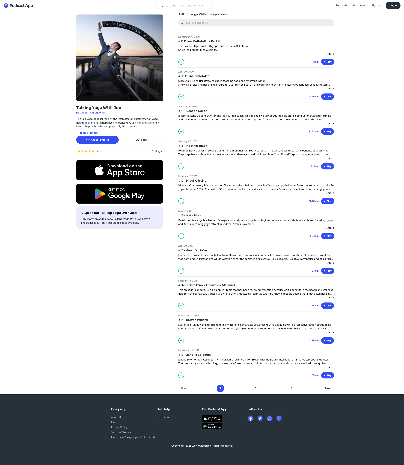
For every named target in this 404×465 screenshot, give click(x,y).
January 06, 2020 (188, 141)
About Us (116, 417)
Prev (184, 388)
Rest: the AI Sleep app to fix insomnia (133, 437)
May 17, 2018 (185, 211)
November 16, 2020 (189, 36)
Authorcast (359, 5)
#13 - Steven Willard (193, 320)
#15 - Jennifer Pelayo (193, 250)
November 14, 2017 (188, 350)
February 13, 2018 (187, 280)
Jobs (113, 422)
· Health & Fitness (87, 132)
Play (329, 61)
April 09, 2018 (185, 245)
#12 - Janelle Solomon (194, 355)
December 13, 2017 (188, 315)
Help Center (164, 417)
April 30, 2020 (186, 71)
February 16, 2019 (187, 176)
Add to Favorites (100, 139)
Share (144, 139)
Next (328, 388)
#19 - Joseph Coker (192, 111)
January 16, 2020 (187, 106)
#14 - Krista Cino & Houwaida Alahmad (206, 285)
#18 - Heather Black (192, 146)
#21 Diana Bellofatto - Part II (199, 41)
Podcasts (341, 5)
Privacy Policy (119, 427)
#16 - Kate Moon (190, 215)
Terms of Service (121, 432)
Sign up (376, 5)
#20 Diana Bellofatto (193, 76)
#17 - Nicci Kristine (192, 180)
